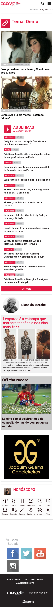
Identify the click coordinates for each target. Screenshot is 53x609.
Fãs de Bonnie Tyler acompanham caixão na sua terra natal (26, 230)
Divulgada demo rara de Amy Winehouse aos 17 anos (25, 71)
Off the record (15, 380)
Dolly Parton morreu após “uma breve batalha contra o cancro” (25, 143)
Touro (13, 505)
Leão (39, 505)
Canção (5, 64)
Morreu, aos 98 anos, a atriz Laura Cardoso (23, 204)
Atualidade (31, 9)
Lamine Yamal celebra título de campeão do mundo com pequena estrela (25, 422)
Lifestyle (8, 249)
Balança (5, 514)
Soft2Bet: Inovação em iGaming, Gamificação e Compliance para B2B (24, 255)
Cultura (8, 163)
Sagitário (22, 514)
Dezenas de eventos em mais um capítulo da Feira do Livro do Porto (27, 169)
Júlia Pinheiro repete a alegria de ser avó (27, 179)
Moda (7, 150)
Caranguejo (31, 505)
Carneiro (5, 505)
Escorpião (13, 514)
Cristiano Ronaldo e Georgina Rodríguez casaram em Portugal (26, 281)
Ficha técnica (13, 580)
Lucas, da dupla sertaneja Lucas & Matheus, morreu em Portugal (22, 242)
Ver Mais (26, 288)
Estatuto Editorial (34, 580)
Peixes (48, 514)
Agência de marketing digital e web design (28, 601)
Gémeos (22, 505)
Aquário (39, 514)
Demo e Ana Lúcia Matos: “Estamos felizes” (22, 116)
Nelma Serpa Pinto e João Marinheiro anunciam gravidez (24, 268)
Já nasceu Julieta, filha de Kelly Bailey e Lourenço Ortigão (26, 217)
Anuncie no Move (25, 583)
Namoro (5, 110)
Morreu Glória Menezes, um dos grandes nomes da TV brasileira (26, 191)
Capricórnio (31, 514)
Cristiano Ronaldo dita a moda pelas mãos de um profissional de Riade (27, 156)
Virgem (48, 505)
